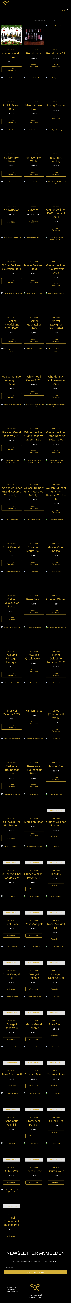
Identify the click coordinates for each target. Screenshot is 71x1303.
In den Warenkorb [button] (11, 69)
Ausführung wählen (33, 222)
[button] (68, 3)
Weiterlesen (55, 837)
